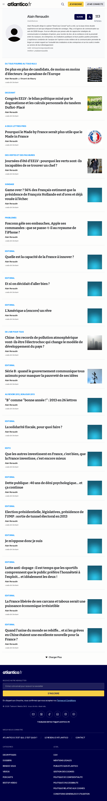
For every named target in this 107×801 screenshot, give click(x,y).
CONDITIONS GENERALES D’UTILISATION (72, 794)
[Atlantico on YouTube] (73, 714)
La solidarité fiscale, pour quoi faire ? (33, 427)
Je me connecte (95, 4)
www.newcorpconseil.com (42, 48)
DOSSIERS (7, 760)
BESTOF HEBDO (10, 782)
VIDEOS (6, 771)
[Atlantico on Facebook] (49, 714)
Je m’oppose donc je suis (23, 541)
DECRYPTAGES (9, 755)
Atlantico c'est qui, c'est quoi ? (20, 737)
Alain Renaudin (11, 78)
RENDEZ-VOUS (9, 766)
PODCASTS (8, 777)
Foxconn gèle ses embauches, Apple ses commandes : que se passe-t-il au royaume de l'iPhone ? (40, 227)
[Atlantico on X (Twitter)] (41, 714)
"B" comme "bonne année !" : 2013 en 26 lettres (41, 400)
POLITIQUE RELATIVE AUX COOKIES (69, 788)
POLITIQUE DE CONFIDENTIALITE (68, 777)
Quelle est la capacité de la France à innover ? (39, 257)
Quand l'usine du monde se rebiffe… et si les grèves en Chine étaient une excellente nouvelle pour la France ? (44, 634)
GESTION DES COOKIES (64, 771)
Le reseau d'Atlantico (56, 737)
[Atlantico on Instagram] (65, 714)
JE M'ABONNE (76, 4)
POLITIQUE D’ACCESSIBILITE (66, 782)
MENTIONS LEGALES (63, 760)
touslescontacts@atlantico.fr (53, 722)
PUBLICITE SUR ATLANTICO (66, 766)
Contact (80, 737)
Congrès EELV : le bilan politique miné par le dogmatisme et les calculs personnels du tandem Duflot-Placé (43, 103)
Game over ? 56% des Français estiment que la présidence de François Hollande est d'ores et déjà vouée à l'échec (43, 194)
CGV (56, 755)
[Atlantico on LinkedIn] (57, 714)
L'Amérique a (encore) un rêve (28, 311)
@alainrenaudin (41, 51)
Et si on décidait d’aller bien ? (27, 284)
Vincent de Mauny (28, 78)
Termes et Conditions (66, 700)
